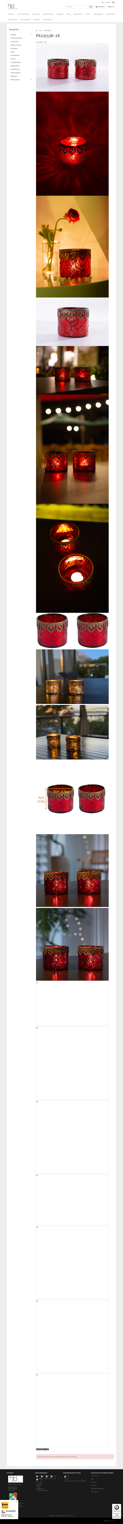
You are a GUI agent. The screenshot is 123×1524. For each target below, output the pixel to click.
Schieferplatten (25, 19)
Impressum (94, 1485)
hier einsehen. (82, 1481)
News (103, 2)
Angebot (11, 14)
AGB (92, 1479)
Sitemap (93, 1482)
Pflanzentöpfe (47, 19)
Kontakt (108, 2)
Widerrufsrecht (95, 1492)
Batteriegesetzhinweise (97, 1488)
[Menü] (120, 1505)
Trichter (87, 14)
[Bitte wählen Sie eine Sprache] (114, 3)
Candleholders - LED (42, 1449)
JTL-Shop (112, 1521)
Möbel (69, 14)
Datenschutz (94, 1476)
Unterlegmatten (98, 14)
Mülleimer (36, 19)
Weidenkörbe (110, 14)
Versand (72, 1516)
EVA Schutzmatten (23, 14)
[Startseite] (36, 30)
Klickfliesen (60, 14)
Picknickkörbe (78, 14)
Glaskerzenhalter (48, 14)
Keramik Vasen (13, 19)
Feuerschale (36, 14)
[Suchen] (91, 7)
